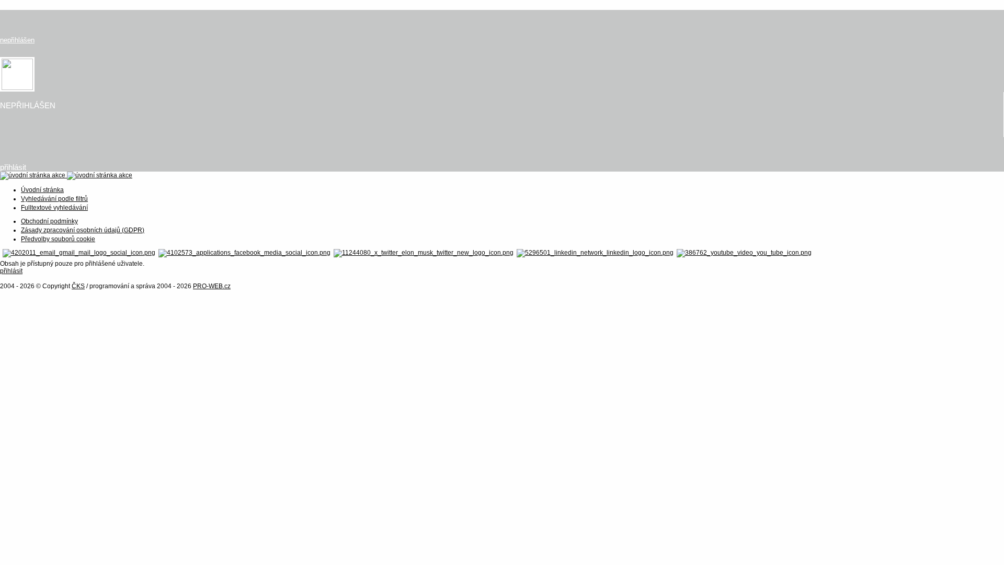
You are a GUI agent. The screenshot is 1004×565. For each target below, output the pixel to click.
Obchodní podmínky (49, 221)
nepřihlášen (17, 40)
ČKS (78, 286)
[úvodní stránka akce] (66, 175)
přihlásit (13, 167)
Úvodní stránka (42, 190)
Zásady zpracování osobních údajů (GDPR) (82, 230)
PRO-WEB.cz (212, 286)
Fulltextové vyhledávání (54, 207)
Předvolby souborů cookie (58, 239)
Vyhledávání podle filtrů (54, 198)
